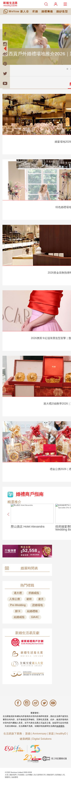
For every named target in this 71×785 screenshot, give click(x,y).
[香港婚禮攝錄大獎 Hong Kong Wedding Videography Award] (27, 674)
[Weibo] (5, 54)
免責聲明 (60, 726)
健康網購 (25, 738)
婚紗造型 (62, 11)
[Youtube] (5, 83)
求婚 (35, 11)
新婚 (28, 733)
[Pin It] (5, 64)
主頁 (6, 775)
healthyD (61, 733)
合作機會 (29, 775)
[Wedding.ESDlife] (10, 4)
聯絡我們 (50, 775)
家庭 (51, 733)
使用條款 (58, 775)
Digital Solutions (42, 738)
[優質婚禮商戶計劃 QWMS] (27, 642)
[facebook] (5, 34)
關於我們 (13, 775)
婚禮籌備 (47, 11)
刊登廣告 (21, 775)
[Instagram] (5, 44)
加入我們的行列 (40, 775)
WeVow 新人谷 (19, 11)
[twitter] (5, 73)
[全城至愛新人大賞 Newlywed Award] (27, 663)
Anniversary (40, 733)
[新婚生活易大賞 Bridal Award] (27, 654)
